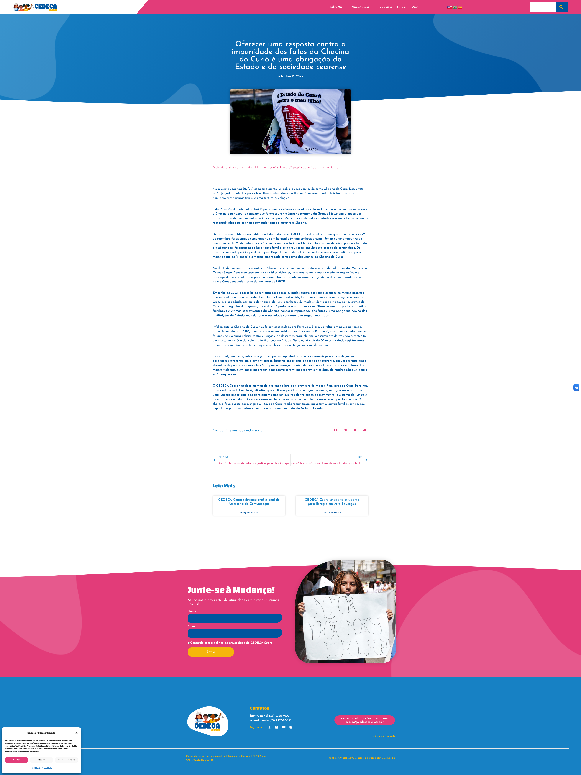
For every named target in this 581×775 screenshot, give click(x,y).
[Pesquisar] (562, 7)
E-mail (192, 626)
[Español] (460, 7)
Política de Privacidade (42, 768)
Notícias (402, 7)
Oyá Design (388, 758)
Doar (415, 7)
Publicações (385, 7)
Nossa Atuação (360, 7)
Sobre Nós (336, 7)
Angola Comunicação (351, 758)
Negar (41, 760)
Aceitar (16, 760)
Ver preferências (66, 760)
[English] (449, 7)
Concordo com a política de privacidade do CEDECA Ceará (231, 642)
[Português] (455, 7)
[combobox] (543, 7)
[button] (76, 732)
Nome (192, 611)
